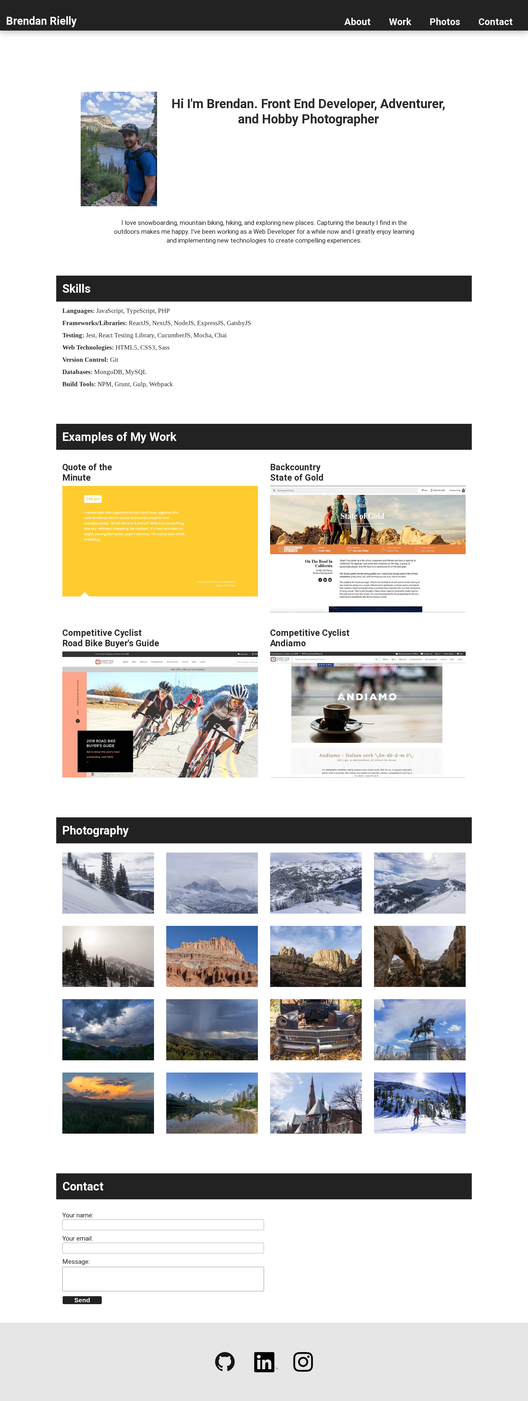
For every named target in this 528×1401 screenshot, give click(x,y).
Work (400, 22)
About (357, 22)
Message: (76, 1261)
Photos (445, 22)
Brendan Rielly (41, 21)
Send (82, 1300)
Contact (496, 22)
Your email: (77, 1238)
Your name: (77, 1215)
